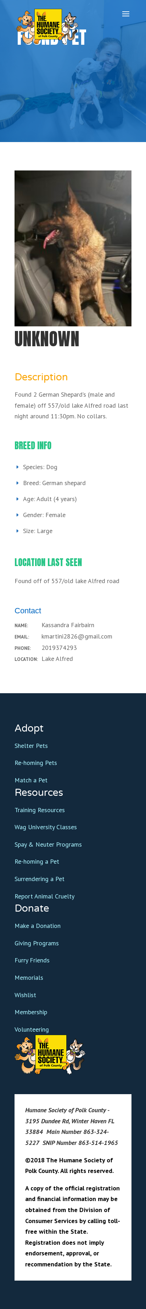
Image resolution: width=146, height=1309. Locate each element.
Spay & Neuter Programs (48, 844)
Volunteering (32, 1029)
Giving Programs (37, 943)
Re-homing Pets (36, 763)
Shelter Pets (31, 746)
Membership (31, 1012)
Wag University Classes (46, 827)
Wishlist (25, 995)
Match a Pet (31, 780)
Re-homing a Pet (37, 861)
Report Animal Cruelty (44, 896)
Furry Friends (32, 960)
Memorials (29, 977)
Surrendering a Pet (39, 879)
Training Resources (40, 810)
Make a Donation (38, 926)
